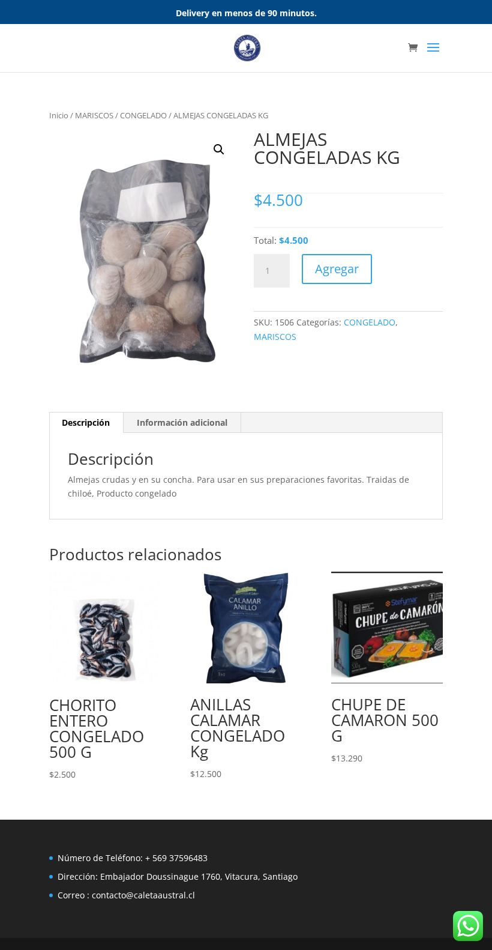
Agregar (337, 269)
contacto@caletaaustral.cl (143, 895)
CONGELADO (143, 115)
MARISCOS (94, 115)
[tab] (86, 423)
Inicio (58, 115)
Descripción (86, 422)
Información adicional (182, 422)
